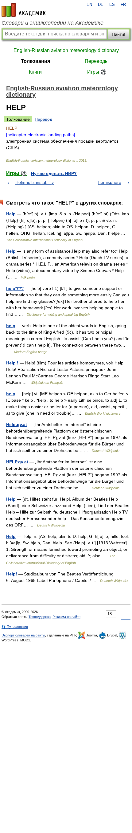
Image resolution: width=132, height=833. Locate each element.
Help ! (12, 362)
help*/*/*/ (15, 288)
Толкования (35, 61)
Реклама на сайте (66, 617)
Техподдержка (40, 617)
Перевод (43, 119)
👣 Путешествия (15, 626)
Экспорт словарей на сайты (23, 635)
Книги (35, 72)
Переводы (97, 61)
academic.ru (24, 10)
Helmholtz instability (34, 182)
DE (100, 4)
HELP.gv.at (17, 461)
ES (112, 4)
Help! (11, 573)
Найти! (118, 34)
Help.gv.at (16, 424)
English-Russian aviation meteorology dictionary (66, 50)
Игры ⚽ (97, 72)
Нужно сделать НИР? (54, 173)
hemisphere (109, 182)
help (10, 325)
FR (123, 4)
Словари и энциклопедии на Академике (52, 23)
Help (11, 213)
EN (89, 4)
